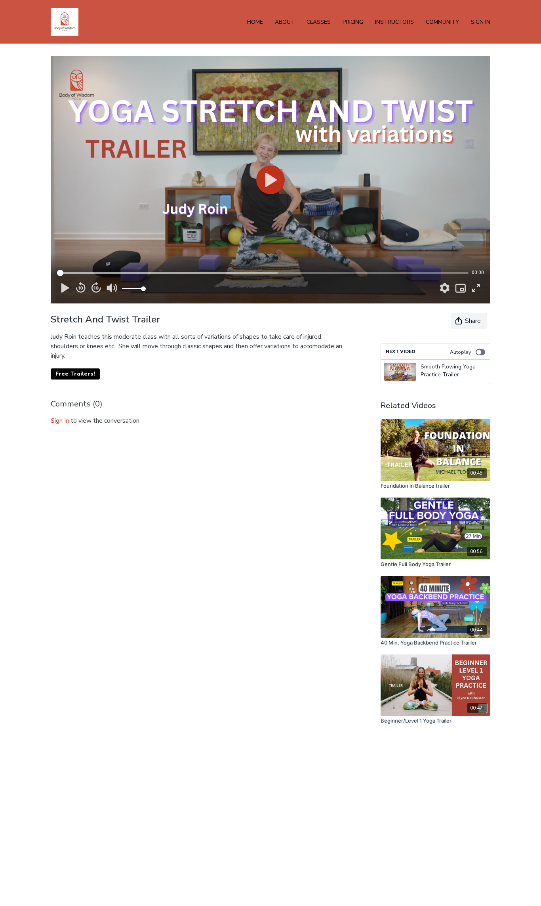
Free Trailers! (75, 374)
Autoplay (460, 352)
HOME (255, 22)
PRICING (353, 22)
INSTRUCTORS (394, 22)
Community (442, 22)
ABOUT (285, 22)
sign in (60, 420)
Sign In (480, 22)
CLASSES (319, 22)
